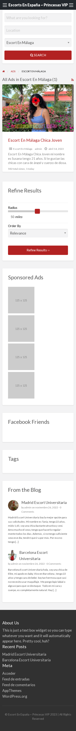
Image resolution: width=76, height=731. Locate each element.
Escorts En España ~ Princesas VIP (38, 5)
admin (38, 148)
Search (39, 55)
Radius (12, 207)
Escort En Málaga (22, 148)
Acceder (9, 673)
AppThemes (12, 690)
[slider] (37, 211)
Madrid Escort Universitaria (44, 502)
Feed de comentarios (18, 685)
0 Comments (53, 563)
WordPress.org (14, 696)
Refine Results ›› (38, 250)
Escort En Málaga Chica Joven (35, 140)
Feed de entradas (16, 679)
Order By (14, 226)
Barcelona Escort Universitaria (26, 660)
